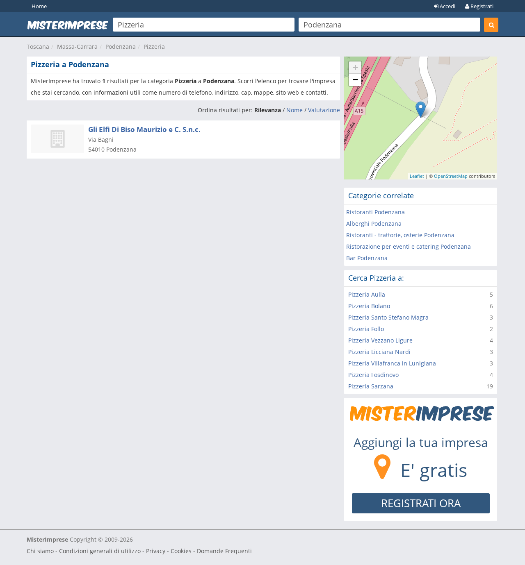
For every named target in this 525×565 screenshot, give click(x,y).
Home (39, 6)
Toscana (38, 46)
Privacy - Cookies (169, 551)
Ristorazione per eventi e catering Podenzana (408, 246)
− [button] (355, 80)
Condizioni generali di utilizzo (100, 551)
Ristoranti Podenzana (375, 212)
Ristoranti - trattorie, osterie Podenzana (400, 235)
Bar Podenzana (367, 258)
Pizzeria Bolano (369, 306)
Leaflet (417, 176)
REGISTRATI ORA (421, 503)
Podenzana (120, 46)
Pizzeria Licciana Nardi (379, 352)
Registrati (481, 6)
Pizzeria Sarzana (370, 386)
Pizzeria (154, 46)
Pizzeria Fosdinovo (373, 375)
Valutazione (324, 110)
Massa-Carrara (77, 46)
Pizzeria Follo (366, 329)
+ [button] (355, 67)
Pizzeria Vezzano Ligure (380, 340)
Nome (294, 110)
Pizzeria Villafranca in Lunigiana (392, 363)
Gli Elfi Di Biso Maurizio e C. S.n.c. (144, 129)
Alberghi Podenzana (374, 223)
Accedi (446, 6)
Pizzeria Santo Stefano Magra (388, 317)
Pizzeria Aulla (366, 294)
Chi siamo (40, 551)
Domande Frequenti (224, 551)
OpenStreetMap (451, 176)
